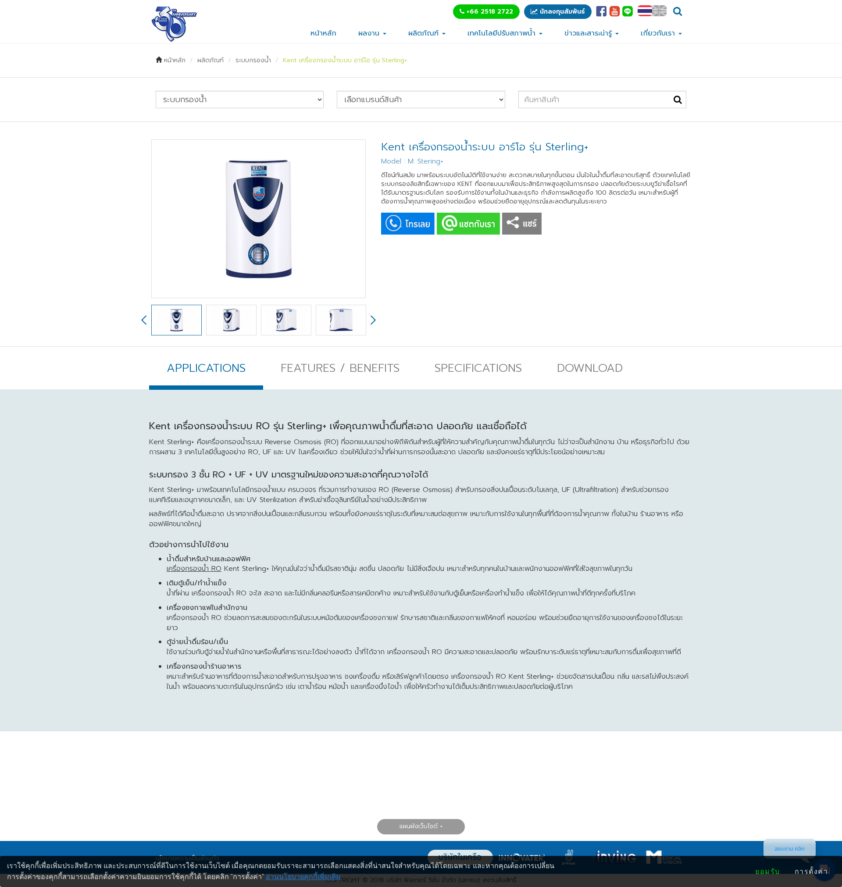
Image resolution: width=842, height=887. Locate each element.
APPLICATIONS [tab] (206, 368)
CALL (408, 224)
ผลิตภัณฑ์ (424, 33)
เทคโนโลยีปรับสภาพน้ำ (502, 33)
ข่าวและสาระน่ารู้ (589, 33)
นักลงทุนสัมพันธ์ (561, 11)
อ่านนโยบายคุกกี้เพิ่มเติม (303, 877)
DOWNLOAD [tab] (590, 368)
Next (372, 320)
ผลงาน (370, 33)
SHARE (522, 224)
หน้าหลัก (323, 33)
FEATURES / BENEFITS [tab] (340, 368)
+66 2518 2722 (488, 11)
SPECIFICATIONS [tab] (478, 368)
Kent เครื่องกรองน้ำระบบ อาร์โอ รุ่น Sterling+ (345, 60)
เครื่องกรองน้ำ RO (194, 568)
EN (659, 10)
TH (645, 10)
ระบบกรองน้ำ (253, 60)
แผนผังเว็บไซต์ (419, 826)
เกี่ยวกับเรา (659, 33)
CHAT (468, 224)
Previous (144, 320)
